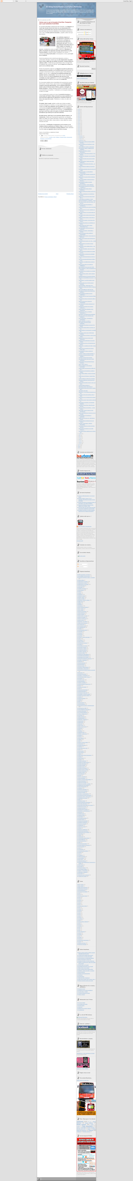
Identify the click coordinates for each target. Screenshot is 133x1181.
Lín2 (79, 907)
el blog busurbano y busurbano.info (84, 526)
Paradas (80, 759)
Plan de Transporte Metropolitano (85, 779)
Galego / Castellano (82, 682)
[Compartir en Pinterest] (47, 141)
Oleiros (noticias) (82, 994)
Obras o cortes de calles (83, 742)
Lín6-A (80, 933)
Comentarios (80, 566)
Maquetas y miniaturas (83, 719)
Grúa (80, 688)
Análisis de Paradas (82, 588)
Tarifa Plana (81, 833)
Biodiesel (80, 604)
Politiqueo (57, 137)
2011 (79, 130)
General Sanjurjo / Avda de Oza (84, 684)
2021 (79, 116)
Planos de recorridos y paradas (84, 783)
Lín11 (80, 897)
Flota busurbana (82, 681)
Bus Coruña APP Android (83, 607)
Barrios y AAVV (81, 597)
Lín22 (80, 914)
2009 (79, 133)
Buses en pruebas (82, 617)
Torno (80, 848)
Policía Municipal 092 (82, 786)
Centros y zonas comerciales (84, 637)
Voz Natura (81, 866)
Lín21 (80, 913)
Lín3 (79, 923)
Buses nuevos (81, 620)
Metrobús (80, 728)
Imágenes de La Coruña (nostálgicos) (86, 990)
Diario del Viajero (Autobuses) (84, 977)
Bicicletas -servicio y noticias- (84, 600)
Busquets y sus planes (83, 621)
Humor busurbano (82, 698)
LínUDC (80, 937)
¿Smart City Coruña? (83, 876)
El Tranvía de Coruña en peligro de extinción (87, 670)
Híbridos (80, 699)
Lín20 (80, 911)
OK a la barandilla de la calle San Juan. (86, 289)
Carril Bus (51, 137)
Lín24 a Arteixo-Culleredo (83, 921)
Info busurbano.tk (82, 704)
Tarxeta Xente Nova (82, 840)
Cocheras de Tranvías (83, 642)
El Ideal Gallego (81, 1005)
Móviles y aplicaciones (83, 733)
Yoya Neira (81, 873)
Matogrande (81, 722)
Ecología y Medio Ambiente (84, 667)
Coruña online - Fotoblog (83, 991)
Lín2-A (80, 908)
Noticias (80, 736)
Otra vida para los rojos (83, 748)
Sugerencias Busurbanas (83, 830)
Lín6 (79, 930)
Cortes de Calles (82, 652)
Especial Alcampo (82, 890)
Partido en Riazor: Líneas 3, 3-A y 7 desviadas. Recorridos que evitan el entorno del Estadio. (87, 499)
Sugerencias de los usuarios (84, 832)
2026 (79, 109)
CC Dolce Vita (81, 624)
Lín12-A (80, 900)
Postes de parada (82, 792)
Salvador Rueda (82, 815)
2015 (79, 124)
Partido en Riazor (82, 772)
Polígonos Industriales (83, 789)
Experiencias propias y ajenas (84, 676)
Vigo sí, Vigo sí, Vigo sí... (83, 364)
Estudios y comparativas (83, 675)
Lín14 (80, 901)
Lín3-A (80, 924)
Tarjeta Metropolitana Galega (84, 838)
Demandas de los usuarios (84, 657)
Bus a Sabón (81, 610)
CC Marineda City (82, 627)
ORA (79, 740)
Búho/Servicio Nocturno (83, 888)
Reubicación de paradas (83, 809)
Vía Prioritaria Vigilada (83, 869)
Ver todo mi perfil (80, 540)
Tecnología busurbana (83, 843)
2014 (79, 126)
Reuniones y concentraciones (45, 138)
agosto (80, 433)
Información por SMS (82, 708)
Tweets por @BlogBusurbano (82, 78)
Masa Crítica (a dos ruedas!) (84, 967)
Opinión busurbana (82, 745)
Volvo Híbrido (81, 864)
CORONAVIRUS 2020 (83, 630)
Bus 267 (89, 1121)
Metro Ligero (81, 725)
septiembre (81, 140)
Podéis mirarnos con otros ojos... (83, 1080)
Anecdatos (81, 587)
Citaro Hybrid (81, 641)
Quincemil (80, 1007)
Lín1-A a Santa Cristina (83, 895)
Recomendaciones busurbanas (84, 802)
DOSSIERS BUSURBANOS (84, 655)
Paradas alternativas (82, 763)
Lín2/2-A (80, 910)
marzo (80, 440)
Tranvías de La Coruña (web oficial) (85, 956)
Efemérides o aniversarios (83, 668)
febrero (80, 442)
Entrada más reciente (43, 193)
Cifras (80, 638)
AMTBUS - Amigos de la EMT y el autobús (86, 970)
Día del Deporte (81, 664)
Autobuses (81, 594)
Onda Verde (81, 743)
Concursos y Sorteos (83, 648)
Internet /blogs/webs (82, 711)
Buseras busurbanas (82, 611)
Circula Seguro (81, 976)
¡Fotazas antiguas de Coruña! (84, 993)
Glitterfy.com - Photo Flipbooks (82, 1068)
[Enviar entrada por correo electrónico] (41, 135)
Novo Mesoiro (81, 738)
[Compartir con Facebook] (45, 141)
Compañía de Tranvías (83, 645)
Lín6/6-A (80, 934)
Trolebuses (81, 855)
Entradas (80, 564)
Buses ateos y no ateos (83, 615)
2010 (79, 131)
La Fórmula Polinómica (83, 712)
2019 (79, 119)
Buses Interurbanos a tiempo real (85, 959)
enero (80, 443)
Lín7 (79, 935)
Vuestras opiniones (82, 867)
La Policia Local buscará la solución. (85, 357)
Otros (80, 749)
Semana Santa (81, 819)
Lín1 (79, 893)
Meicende (80, 723)
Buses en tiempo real (82, 618)
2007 (79, 445)
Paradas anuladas (82, 765)
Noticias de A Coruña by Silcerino (85, 1008)
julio (80, 435)
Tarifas (80, 835)
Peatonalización (81, 773)
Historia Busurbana (82, 691)
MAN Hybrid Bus (82, 716)
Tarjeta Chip (81, 836)
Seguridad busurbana (83, 818)
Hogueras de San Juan (83, 692)
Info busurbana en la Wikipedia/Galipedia (86, 958)
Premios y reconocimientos (84, 793)
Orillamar (80, 746)
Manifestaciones (82, 718)
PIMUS (80, 753)
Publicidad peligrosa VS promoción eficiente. (87, 276)
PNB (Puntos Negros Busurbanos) (85, 755)
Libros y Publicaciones (83, 713)
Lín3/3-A (80, 925)
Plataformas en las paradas (84, 785)
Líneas (80, 941)
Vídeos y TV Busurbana (83, 870)
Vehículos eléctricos (82, 860)
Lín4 (79, 927)
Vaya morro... (81, 859)
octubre (80, 138)
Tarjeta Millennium (82, 839)
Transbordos (81, 849)
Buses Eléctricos (82, 612)
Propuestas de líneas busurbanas (85, 795)
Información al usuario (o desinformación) (86, 705)
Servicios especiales (82, 823)
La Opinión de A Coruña (83, 1004)
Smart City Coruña (82, 826)
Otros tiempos (81, 752)
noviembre (81, 137)
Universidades (81, 858)
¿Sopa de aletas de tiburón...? (84, 385)
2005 (79, 447)
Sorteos (80, 828)
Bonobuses (81, 605)
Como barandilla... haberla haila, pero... (86, 285)
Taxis (80, 842)
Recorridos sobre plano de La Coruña (86, 805)
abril (80, 439)
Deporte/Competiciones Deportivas (85, 658)
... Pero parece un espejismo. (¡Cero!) (86, 199)
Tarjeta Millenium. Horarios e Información (86, 146)
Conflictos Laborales (82, 651)
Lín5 (79, 928)
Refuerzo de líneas (82, 808)
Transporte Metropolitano (83, 850)
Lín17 (80, 904)
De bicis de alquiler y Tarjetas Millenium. (86, 184)
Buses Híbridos (81, 614)
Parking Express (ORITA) (83, 769)
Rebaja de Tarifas (82, 800)
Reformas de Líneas (82, 806)
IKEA (79, 701)
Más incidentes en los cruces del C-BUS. (86, 267)
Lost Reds (80, 715)
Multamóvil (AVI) (82, 732)
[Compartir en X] (44, 141)
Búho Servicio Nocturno (83, 887)
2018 (79, 120)
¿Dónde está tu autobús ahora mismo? (86, 955)
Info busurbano (81, 702)
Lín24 (80, 920)
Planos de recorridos (82, 782)
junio (80, 436)
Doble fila (80, 661)
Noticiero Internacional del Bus (84, 973)
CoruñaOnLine (81, 1009)
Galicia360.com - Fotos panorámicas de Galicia (85, 1053)
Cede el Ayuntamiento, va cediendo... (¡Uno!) (87, 200)
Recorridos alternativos (83, 803)
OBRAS (80, 739)
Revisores (80, 812)
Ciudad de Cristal (82, 988)
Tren (79, 853)
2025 (79, 110)
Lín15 (80, 903)
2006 (79, 446)
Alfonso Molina (81, 580)
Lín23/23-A (81, 918)
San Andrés (81, 816)
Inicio (57, 193)
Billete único (81, 601)
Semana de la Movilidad (83, 820)
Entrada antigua (70, 193)
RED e (80, 799)
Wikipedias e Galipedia (83, 872)
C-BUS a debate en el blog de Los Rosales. (87, 378)
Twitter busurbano (82, 856)
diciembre (81, 136)
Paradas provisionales (83, 768)
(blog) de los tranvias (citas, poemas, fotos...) (87, 979)
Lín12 (80, 898)
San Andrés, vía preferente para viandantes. (87, 314)
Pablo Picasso (81, 758)
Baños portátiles (82, 598)
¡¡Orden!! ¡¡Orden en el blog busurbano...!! (87, 353)
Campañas (81, 631)
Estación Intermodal (82, 674)
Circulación (81, 640)
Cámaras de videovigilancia (84, 654)
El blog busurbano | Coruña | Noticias (64, 7)
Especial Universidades (83, 891)
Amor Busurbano (82, 585)
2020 (79, 117)
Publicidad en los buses (83, 798)
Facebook (80, 678)
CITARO (80, 628)
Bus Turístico (81, 608)
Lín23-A (80, 917)
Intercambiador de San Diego (84, 709)
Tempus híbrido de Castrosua (84, 845)
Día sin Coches (81, 665)
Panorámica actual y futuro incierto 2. (86, 386)
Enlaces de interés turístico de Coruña (86, 980)
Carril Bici (80, 634)
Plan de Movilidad (82, 778)
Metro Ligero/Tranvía (82, 726)
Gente (54, 137)
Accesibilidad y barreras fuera (84, 576)
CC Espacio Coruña (82, 625)
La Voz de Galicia (82, 1002)
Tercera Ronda (81, 846)
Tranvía (80, 852)
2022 (79, 114)
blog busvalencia (82, 972)
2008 (79, 134)
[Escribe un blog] (42, 141)
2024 (79, 112)
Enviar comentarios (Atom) (51, 196)
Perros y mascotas (82, 776)
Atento (80, 591)
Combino (80, 644)
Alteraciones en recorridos (83, 584)
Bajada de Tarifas (82, 595)
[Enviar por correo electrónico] (41, 141)
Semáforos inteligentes (83, 822)
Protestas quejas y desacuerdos (66, 137)
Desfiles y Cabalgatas (83, 660)
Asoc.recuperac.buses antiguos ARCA (86, 969)
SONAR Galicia (81, 813)
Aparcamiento (81, 590)
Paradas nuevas (82, 766)
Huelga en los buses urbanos (84, 695)
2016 (79, 123)
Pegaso (80, 775)
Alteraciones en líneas (83, 582)
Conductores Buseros (83, 650)
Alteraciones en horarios (83, 581)
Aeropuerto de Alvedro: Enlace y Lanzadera (87, 577)
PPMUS (80, 756)
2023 (79, 113)
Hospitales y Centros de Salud (84, 694)
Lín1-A (80, 894)
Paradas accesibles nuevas (84, 762)
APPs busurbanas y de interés (84, 574)
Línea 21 (80, 938)
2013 (79, 127)
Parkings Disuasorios (83, 770)
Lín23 (80, 915)
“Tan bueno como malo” (83, 390)
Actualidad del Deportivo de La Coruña (86, 966)
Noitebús (80, 735)
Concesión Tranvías (82, 647)
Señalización (81, 825)
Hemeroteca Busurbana (83, 689)
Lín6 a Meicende (82, 931)
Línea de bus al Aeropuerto (84, 940)
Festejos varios (81, 679)
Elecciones (81, 672)
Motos (80, 729)
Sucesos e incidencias (83, 829)
